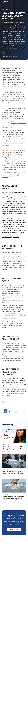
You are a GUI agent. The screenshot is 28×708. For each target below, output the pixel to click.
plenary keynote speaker (18, 123)
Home (3, 9)
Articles (8, 9)
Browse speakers (13, 529)
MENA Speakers (10, 53)
